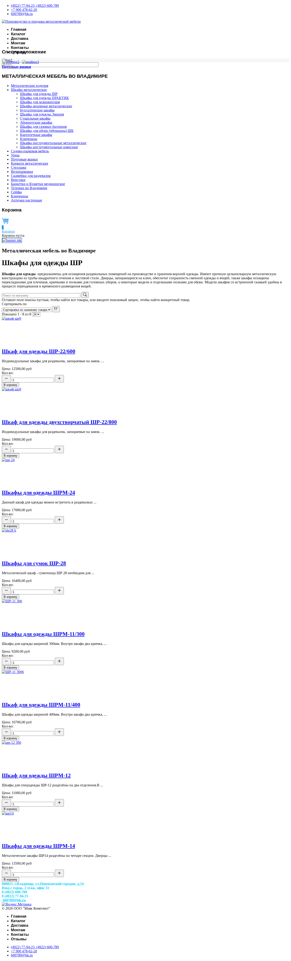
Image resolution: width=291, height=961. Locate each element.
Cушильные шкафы (35, 118)
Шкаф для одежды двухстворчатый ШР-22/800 (59, 422)
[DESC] (56, 309)
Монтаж (18, 43)
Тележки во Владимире (29, 188)
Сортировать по (14, 304)
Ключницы (28, 139)
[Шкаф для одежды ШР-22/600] (11, 318)
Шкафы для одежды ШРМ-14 (38, 846)
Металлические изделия (29, 86)
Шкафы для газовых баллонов (43, 126)
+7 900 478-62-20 (24, 10)
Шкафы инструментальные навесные (49, 147)
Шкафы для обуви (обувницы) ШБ (46, 131)
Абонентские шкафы (36, 122)
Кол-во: (7, 373)
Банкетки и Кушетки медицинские (38, 184)
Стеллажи (18, 167)
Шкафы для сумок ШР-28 (34, 563)
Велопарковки (22, 172)
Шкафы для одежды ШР (39, 94)
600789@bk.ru (22, 14)
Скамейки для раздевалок (31, 176)
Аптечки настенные (26, 200)
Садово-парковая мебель (30, 151)
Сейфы (16, 192)
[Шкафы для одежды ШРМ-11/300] (12, 601)
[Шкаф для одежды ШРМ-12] (11, 743)
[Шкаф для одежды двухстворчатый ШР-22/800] (11, 389)
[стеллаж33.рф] (12, 240)
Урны (15, 155)
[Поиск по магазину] (85, 295)
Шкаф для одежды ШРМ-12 (36, 775)
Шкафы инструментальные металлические (53, 143)
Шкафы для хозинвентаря (40, 102)
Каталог (18, 34)
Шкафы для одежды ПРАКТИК (44, 98)
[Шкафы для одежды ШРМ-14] (8, 813)
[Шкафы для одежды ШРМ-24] (8, 460)
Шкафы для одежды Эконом (42, 114)
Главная (18, 29)
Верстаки (18, 180)
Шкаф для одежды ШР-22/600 (38, 351)
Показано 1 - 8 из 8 (16, 314)
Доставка (19, 38)
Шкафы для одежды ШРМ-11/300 (43, 634)
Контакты (20, 47)
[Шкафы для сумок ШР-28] (9, 530)
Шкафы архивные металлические (46, 106)
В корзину (10, 385)
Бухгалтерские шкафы (37, 110)
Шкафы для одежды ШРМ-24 (38, 493)
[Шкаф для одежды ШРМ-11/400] (13, 672)
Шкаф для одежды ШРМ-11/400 (41, 705)
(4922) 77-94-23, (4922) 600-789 (35, 6)
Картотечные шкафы (36, 135)
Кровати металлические (29, 163)
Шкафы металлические (29, 90)
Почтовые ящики (16, 67)
